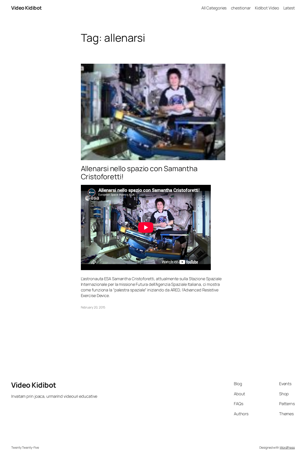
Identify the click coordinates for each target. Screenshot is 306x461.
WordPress (287, 447)
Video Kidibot (26, 7)
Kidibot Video (267, 8)
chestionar (241, 8)
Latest (289, 8)
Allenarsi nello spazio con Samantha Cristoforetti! (139, 172)
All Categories (214, 8)
